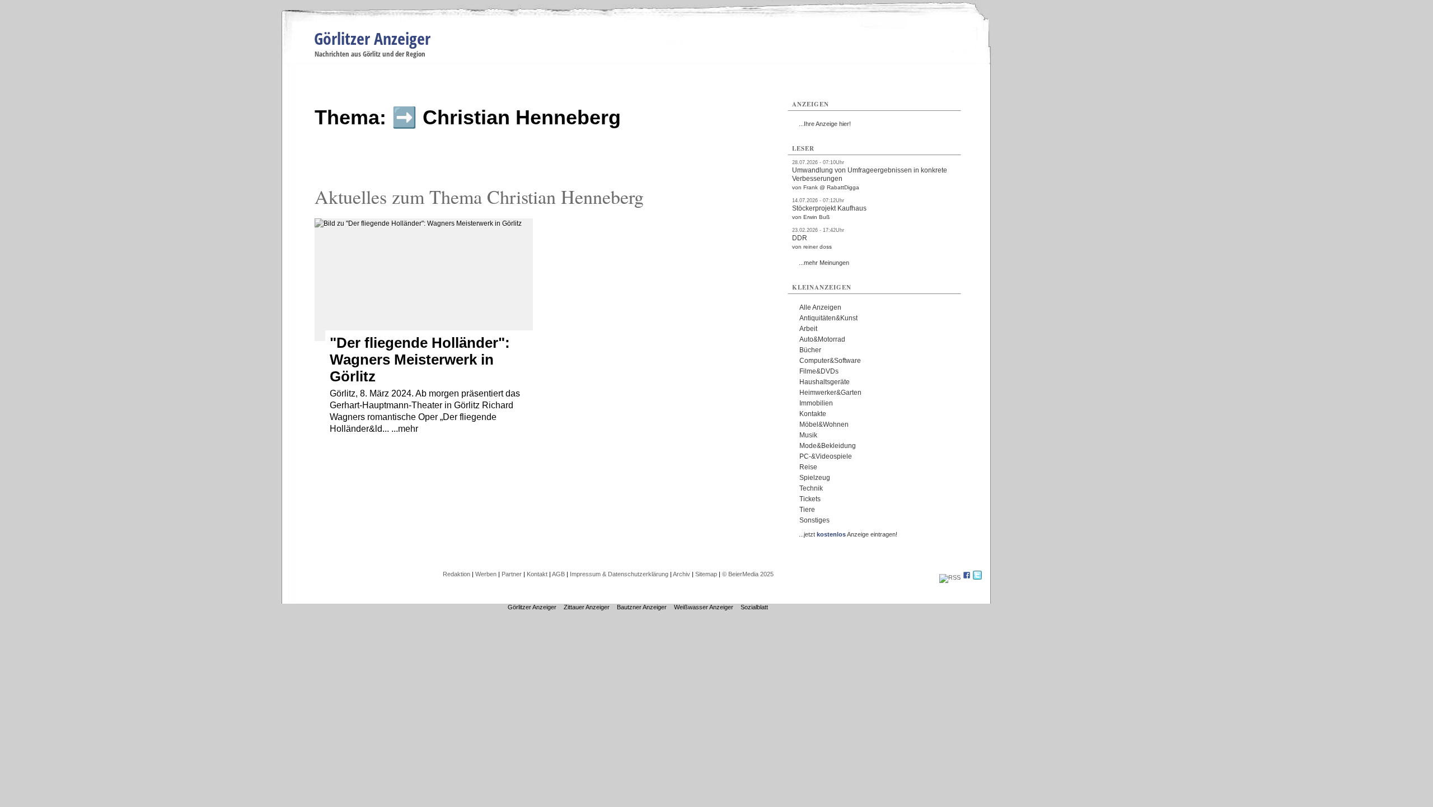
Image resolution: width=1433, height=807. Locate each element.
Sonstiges (814, 520)
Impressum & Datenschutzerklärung (619, 574)
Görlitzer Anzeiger (372, 38)
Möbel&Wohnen (824, 424)
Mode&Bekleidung (827, 446)
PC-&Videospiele (825, 456)
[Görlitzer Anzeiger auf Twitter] (977, 577)
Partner (512, 574)
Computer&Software (830, 360)
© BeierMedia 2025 (748, 574)
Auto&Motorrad (822, 339)
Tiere (807, 509)
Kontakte (812, 414)
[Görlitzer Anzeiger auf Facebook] (966, 577)
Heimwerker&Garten (830, 392)
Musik (808, 435)
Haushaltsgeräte (824, 382)
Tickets (810, 499)
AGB (558, 574)
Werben (486, 574)
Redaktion (456, 574)
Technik (811, 488)
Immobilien (816, 403)
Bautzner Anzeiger (642, 607)
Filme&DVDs (819, 371)
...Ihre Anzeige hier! (825, 124)
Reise (808, 467)
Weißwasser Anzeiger (703, 607)
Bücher (810, 350)
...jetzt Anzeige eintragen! (848, 534)
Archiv (681, 574)
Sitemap (706, 574)
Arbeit (808, 329)
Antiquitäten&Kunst (828, 318)
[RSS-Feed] (950, 577)
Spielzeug (814, 478)
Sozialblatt (754, 607)
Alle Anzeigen (820, 307)
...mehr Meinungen (824, 262)
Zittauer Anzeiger (587, 607)
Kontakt (537, 574)
